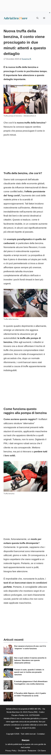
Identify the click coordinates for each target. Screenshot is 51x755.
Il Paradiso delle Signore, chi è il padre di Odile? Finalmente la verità (30, 694)
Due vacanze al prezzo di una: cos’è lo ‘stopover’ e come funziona (30, 647)
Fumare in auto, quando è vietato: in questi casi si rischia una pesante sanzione (29, 672)
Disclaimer (22, 751)
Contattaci (41, 734)
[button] (37, 18)
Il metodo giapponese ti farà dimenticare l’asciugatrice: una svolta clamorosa (30, 682)
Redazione (32, 751)
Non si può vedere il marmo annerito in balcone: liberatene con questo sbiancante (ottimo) (30, 660)
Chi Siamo (42, 751)
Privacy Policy (10, 751)
